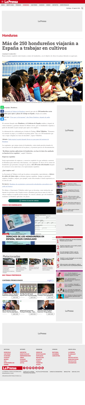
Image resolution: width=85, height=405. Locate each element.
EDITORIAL (55, 352)
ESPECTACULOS (24, 354)
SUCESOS (6, 357)
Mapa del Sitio (76, 371)
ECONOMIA (7, 356)
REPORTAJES (40, 357)
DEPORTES (23, 352)
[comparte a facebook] (2, 111)
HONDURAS (7, 352)
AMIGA (22, 357)
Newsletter (67, 371)
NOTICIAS (7, 349)
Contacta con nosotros (56, 371)
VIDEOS (38, 361)
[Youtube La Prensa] (33, 368)
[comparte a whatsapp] (2, 107)
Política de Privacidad (42, 371)
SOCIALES (23, 359)
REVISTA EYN (72, 361)
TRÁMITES (39, 363)
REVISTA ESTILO (73, 357)
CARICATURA (56, 356)
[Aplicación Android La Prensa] (39, 368)
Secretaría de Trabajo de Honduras (14, 111)
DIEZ (69, 356)
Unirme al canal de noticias (30, 200)
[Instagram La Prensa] (30, 368)
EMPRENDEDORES (25, 356)
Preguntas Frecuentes (29, 373)
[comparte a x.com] (2, 115)
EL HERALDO (72, 354)
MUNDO (6, 359)
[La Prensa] (9, 368)
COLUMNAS (55, 354)
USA (5, 361)
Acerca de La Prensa (28, 371)
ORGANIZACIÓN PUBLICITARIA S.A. (11, 376)
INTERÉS (22, 349)
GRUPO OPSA (72, 349)
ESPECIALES (39, 356)
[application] (29, 229)
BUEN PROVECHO (73, 359)
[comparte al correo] (2, 119)
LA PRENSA (71, 352)
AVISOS (38, 364)
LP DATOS (39, 359)
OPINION (54, 349)
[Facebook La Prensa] (24, 368)
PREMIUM (39, 349)
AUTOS (22, 363)
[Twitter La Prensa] (27, 368)
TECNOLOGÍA (23, 361)
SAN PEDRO (7, 354)
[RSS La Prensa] (42, 368)
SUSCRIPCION (72, 363)
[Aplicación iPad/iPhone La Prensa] (36, 368)
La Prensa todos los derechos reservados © (11, 372)
